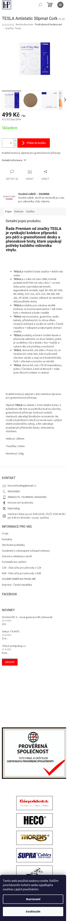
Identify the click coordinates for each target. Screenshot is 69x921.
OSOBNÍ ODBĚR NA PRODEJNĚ (19, 579)
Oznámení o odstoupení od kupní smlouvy (26, 551)
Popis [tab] (8, 211)
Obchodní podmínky (13, 545)
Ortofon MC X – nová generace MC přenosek (27, 617)
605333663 (14, 491)
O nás (5, 534)
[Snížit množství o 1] (15, 145)
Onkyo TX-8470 (10, 632)
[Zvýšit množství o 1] (15, 141)
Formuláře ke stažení (14, 562)
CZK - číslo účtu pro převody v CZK (21, 568)
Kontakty (7, 539)
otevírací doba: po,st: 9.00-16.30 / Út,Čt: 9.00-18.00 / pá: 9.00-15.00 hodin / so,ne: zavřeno (37, 516)
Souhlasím (33, 911)
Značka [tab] (30, 211)
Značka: (13, 28)
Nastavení (33, 899)
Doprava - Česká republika (17, 585)
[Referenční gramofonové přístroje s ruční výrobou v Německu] (34, 873)
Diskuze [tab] (18, 211)
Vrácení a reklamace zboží (17, 556)
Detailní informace (12, 160)
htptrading (14, 508)
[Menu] (60, 5)
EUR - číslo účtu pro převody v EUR (21, 573)
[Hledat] (40, 5)
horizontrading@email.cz (22, 486)
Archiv (10, 662)
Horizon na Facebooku (20, 503)
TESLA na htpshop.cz (14, 646)
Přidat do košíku (36, 143)
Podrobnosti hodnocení (48, 24)
